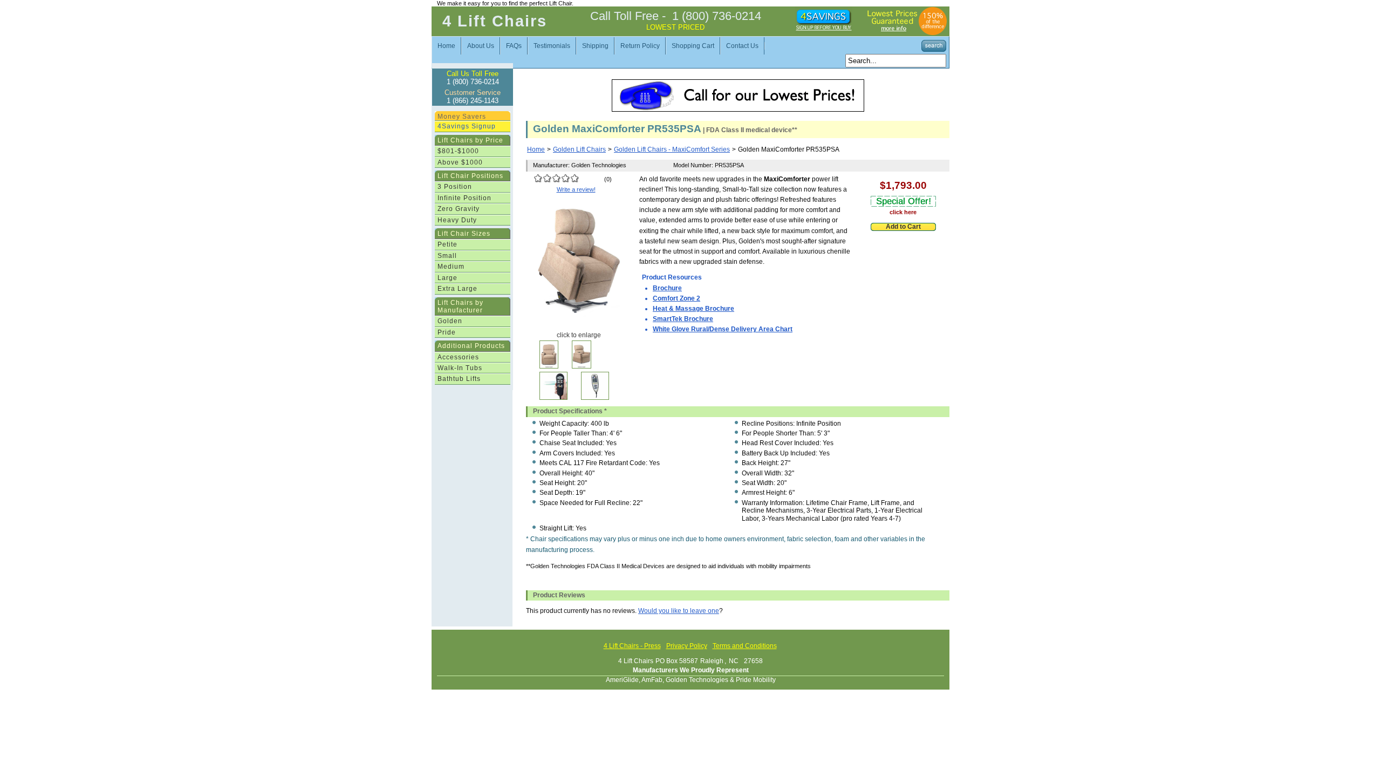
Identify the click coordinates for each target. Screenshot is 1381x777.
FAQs (514, 46)
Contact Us (742, 46)
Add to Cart (903, 226)
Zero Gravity (458, 209)
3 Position (454, 186)
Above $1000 (460, 162)
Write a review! (576, 189)
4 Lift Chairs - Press (632, 646)
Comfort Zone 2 (676, 298)
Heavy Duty (457, 220)
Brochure (667, 288)
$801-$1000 (458, 151)
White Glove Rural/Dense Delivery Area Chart (722, 329)
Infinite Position (464, 198)
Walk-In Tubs (459, 368)
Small (447, 256)
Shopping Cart (693, 46)
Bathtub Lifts (459, 379)
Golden (449, 321)
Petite (447, 244)
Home (446, 46)
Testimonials (552, 46)
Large (447, 278)
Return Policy (640, 46)
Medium (450, 266)
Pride (446, 332)
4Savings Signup (466, 126)
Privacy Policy (686, 646)
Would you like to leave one (678, 611)
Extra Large (457, 288)
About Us (480, 46)
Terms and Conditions (745, 646)
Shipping (595, 46)
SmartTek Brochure (683, 319)
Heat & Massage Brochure (693, 308)
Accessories (458, 357)
